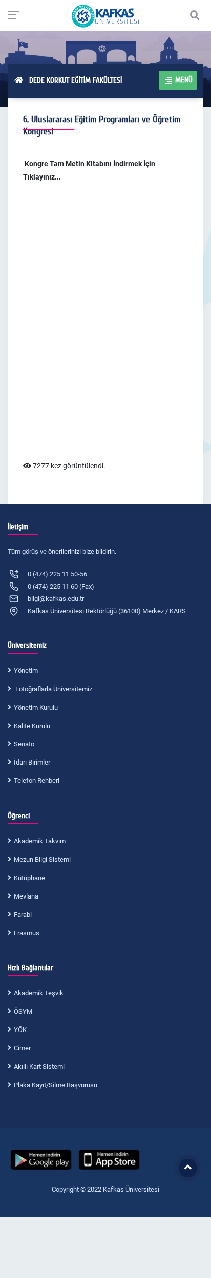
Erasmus (26, 933)
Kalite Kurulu (32, 726)
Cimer (22, 1048)
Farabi (23, 914)
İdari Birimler (32, 762)
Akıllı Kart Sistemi (39, 1066)
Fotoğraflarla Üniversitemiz (53, 689)
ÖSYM (23, 1011)
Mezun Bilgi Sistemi (42, 859)
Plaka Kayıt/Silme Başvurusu (55, 1085)
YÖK (20, 1030)
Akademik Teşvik (39, 993)
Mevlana (26, 896)
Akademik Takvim (40, 841)
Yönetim (26, 671)
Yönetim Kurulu (36, 707)
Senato (24, 744)
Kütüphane (29, 878)
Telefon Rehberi (36, 780)
